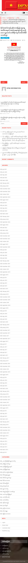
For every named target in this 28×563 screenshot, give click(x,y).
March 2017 (5, 355)
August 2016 (5, 374)
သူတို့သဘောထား (6, 508)
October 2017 (5, 335)
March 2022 (5, 230)
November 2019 (6, 266)
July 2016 (4, 377)
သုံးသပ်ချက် (5, 505)
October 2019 (5, 269)
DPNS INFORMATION (16, 40)
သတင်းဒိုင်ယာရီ (5, 497)
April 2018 (4, 319)
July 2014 (4, 438)
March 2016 (5, 388)
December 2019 (6, 263)
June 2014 (4, 441)
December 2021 (6, 236)
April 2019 (4, 286)
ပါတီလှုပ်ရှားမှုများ (6, 475)
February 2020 (5, 261)
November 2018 (6, 299)
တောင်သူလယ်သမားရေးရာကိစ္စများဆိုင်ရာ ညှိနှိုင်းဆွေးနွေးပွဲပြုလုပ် (24, 82)
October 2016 (5, 369)
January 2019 (5, 294)
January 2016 (5, 394)
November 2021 (6, 238)
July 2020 (4, 249)
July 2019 (4, 277)
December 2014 (6, 427)
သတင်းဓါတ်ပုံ (5, 500)
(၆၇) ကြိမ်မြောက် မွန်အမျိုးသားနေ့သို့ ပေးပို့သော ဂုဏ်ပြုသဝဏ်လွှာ (13, 118)
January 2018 (5, 327)
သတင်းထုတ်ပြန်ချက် (7, 494)
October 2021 (5, 241)
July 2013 (4, 452)
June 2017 (4, 347)
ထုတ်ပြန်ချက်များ (6, 469)
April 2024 (4, 211)
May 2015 (4, 413)
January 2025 (5, 186)
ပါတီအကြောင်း (5, 483)
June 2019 (4, 280)
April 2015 (4, 416)
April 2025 (4, 177)
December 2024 (6, 188)
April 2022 (4, 227)
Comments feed (6, 528)
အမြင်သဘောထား (6, 513)
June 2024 (4, 205)
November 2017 (6, 333)
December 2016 (6, 363)
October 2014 (5, 433)
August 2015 (5, 408)
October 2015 (5, 402)
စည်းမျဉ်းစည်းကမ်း (6, 551)
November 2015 (6, 399)
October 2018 (5, 302)
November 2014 (6, 430)
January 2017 (5, 360)
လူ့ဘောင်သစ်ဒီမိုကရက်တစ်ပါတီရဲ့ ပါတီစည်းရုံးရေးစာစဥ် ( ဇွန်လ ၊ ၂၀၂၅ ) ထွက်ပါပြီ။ (14, 153)
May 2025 (4, 175)
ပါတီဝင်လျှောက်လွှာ (6, 477)
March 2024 (5, 213)
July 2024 (4, 202)
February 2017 (5, 358)
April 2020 (4, 258)
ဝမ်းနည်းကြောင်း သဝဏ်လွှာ (8, 491)
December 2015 (6, 397)
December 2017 (6, 330)
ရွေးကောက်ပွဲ (5, 488)
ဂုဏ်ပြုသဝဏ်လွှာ (4, 38)
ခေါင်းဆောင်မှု (5, 554)
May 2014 (4, 444)
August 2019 (5, 274)
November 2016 (6, 366)
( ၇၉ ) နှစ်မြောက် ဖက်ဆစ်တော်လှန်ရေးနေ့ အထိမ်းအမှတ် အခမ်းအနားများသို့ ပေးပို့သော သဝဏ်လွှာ (13, 103)
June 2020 (4, 252)
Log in (3, 522)
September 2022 (6, 222)
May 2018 (4, 316)
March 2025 (5, 180)
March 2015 (5, 419)
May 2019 (4, 283)
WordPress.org (5, 530)
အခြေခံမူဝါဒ (5, 545)
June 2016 (4, 380)
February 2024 (5, 216)
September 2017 (6, 338)
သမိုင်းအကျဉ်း (5, 502)
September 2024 (6, 197)
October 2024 (5, 194)
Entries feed (5, 525)
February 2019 (5, 291)
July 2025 (4, 169)
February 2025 (5, 183)
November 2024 (6, 191)
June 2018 (4, 313)
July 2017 (4, 344)
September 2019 (6, 272)
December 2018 (6, 297)
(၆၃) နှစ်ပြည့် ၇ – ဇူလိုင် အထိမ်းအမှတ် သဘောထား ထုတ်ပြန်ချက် (13, 144)
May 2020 (4, 255)
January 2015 (5, 424)
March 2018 (5, 322)
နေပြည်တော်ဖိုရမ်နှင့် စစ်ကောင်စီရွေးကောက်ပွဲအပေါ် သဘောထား (13, 149)
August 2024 (5, 199)
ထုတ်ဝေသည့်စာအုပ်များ (7, 472)
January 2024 (5, 219)
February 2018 (5, 324)
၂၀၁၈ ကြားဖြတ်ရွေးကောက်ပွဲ (9, 461)
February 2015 (5, 422)
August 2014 (5, 435)
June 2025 (4, 172)
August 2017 (5, 341)
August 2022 (5, 224)
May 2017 (4, 349)
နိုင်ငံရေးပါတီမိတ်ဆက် (5, 82)
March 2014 (5, 449)
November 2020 (6, 247)
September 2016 (6, 372)
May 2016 (4, 383)
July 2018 (4, 311)
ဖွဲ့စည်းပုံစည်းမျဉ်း (6, 556)
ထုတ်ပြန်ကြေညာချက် (7, 466)
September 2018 (6, 305)
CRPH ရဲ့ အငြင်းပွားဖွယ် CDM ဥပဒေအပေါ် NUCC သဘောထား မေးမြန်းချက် (13, 132)
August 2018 (5, 308)
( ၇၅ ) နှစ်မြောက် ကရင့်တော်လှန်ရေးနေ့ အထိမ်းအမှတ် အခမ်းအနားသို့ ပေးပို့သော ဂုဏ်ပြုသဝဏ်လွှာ (12, 110)
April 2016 (4, 385)
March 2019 (5, 288)
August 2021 (5, 244)
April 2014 (4, 446)
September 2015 (6, 405)
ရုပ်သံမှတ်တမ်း (5, 486)
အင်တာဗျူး (4, 511)
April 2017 (4, 352)
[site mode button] (23, 13)
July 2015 (4, 410)
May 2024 (4, 208)
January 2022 (5, 233)
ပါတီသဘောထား (6, 480)
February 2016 (5, 391)
